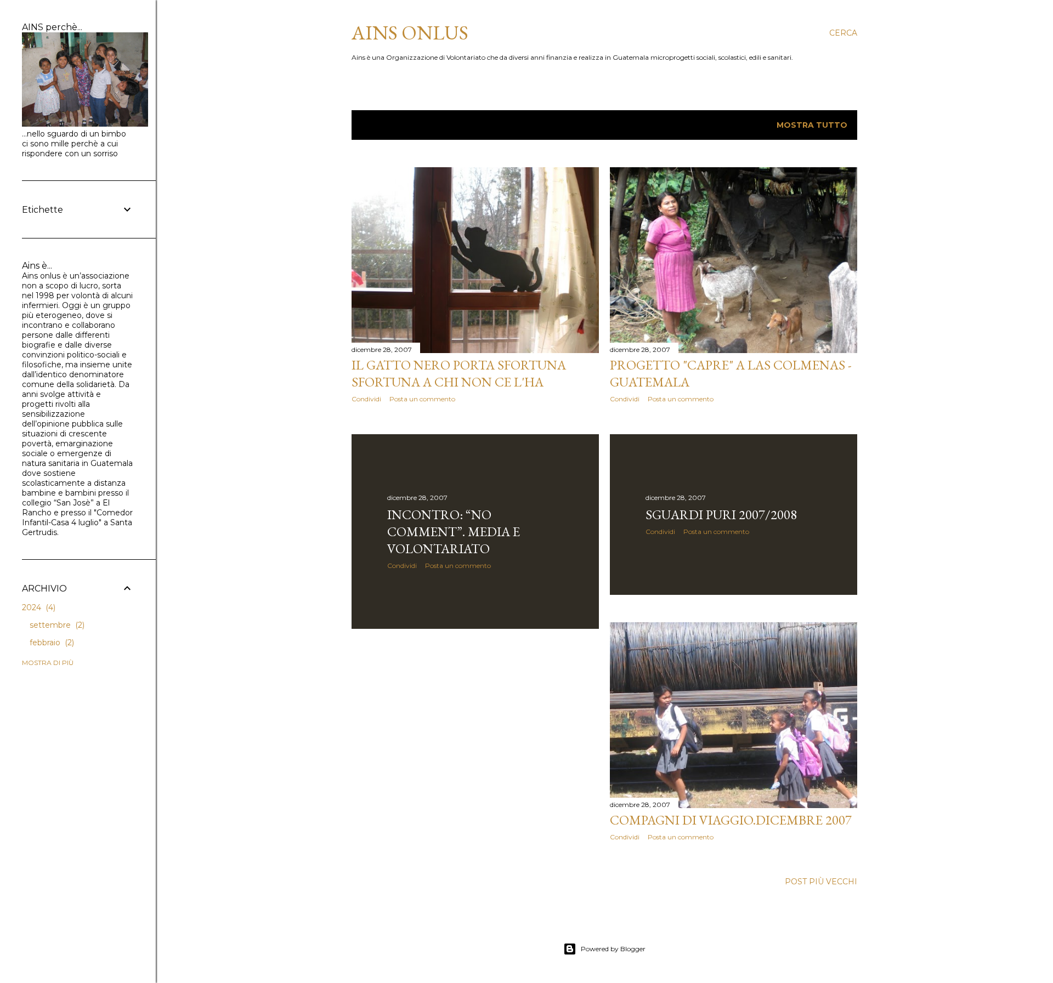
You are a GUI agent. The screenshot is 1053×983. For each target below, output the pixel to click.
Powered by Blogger (613, 949)
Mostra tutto (812, 125)
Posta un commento (422, 399)
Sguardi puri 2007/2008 (721, 514)
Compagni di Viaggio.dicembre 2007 (731, 819)
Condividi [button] (366, 399)
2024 (37, 607)
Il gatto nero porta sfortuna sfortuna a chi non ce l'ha (459, 373)
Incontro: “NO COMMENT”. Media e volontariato (453, 531)
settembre (56, 625)
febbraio (51, 642)
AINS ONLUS (410, 33)
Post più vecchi (821, 882)
